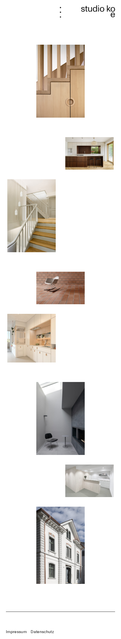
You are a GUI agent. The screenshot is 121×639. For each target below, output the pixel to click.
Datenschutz (42, 631)
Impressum (16, 631)
